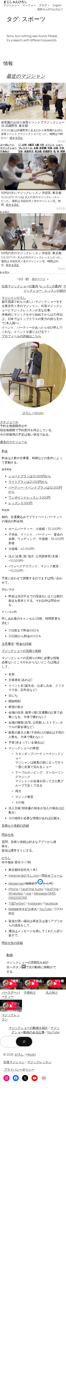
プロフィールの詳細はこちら (21, 336)
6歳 (37, 144)
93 (27, 279)
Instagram (35, 903)
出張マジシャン (14, 1062)
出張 (55, 147)
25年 (24, 144)
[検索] (24, 1041)
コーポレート (7, 144)
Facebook (51, 903)
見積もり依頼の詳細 (15, 825)
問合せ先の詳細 (12, 943)
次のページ (40, 279)
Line (28, 893)
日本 (20, 151)
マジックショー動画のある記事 (35, 1030)
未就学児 (29, 151)
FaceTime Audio (32, 889)
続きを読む (16, 138)
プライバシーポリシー (18, 1069)
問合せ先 (8, 835)
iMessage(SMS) (45, 893)
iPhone (13, 889)
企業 (36, 147)
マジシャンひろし (14, 298)
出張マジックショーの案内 (20, 286)
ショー (59, 144)
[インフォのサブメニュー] (35, 5)
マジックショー (8, 147)
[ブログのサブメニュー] (48, 5)
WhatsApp (15, 893)
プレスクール (25, 147)
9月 (42, 144)
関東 (62, 151)
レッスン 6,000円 (20, 503)
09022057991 (17, 898)
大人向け (52, 992)
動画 (9, 955)
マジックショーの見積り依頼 (21, 651)
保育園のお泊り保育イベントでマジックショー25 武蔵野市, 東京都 (33, 124)
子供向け (4, 151)
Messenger (16, 883)
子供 (61, 147)
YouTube (45, 909)
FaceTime (52, 889)
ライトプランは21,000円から (28, 482)
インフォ (55, 8)
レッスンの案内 (50, 286)
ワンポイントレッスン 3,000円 (29, 497)
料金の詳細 (23, 644)
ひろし (6, 858)
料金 (5, 451)
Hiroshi (31, 1054)
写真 (50, 147)
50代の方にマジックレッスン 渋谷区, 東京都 (31, 192)
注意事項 (8, 644)
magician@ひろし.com (23, 875)
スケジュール (9, 422)
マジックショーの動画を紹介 (28, 1028)
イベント (50, 144)
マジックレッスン (39, 1062)
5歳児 (31, 144)
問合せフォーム (52, 875)
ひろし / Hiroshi (33, 413)
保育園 (42, 147)
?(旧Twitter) (17, 903)
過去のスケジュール (13, 442)
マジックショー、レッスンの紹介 (45, 288)
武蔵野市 (47, 151)
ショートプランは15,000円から (29, 476)
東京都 (38, 151)
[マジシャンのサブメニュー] (18, 5)
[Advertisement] (33, 1237)
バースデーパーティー (11, 994)
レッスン (4, 211)
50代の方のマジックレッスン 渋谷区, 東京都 (31, 253)
